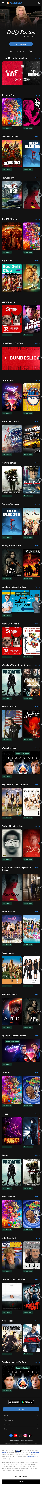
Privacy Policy (34, 1452)
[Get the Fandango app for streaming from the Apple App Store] (14, 1402)
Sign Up (21, 1409)
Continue (21, 1481)
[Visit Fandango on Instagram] (25, 1435)
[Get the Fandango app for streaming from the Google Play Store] (27, 1402)
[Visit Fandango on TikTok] (30, 1435)
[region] (21, 1465)
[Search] (39, 3)
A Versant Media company (26, 1440)
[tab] (11, 51)
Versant (18, 1450)
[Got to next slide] (40, 73)
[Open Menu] (3, 3)
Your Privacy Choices (21, 1476)
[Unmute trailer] (30, 51)
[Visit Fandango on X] (20, 1435)
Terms (4, 1452)
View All (37, 58)
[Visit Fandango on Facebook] (11, 1435)
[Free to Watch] (12, 112)
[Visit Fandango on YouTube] (16, 1435)
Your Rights (30, 1457)
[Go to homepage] (15, 3)
